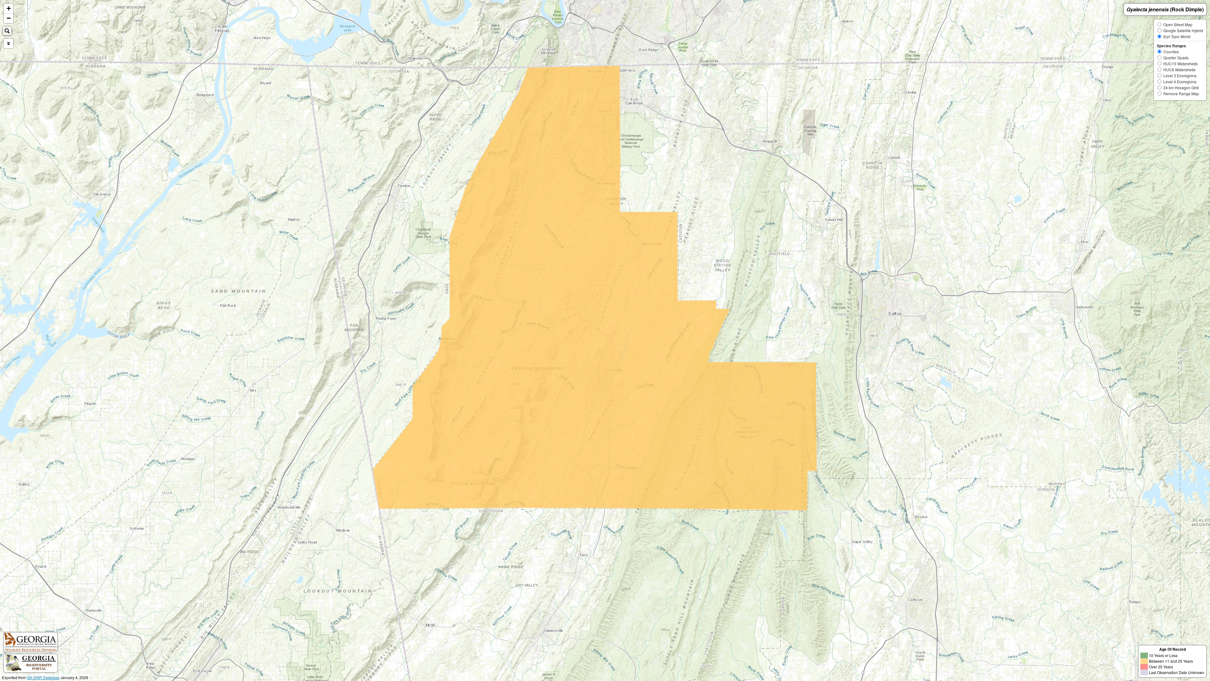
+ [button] (9, 8)
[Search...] (7, 31)
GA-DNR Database (43, 677)
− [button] (9, 18)
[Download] (8, 43)
